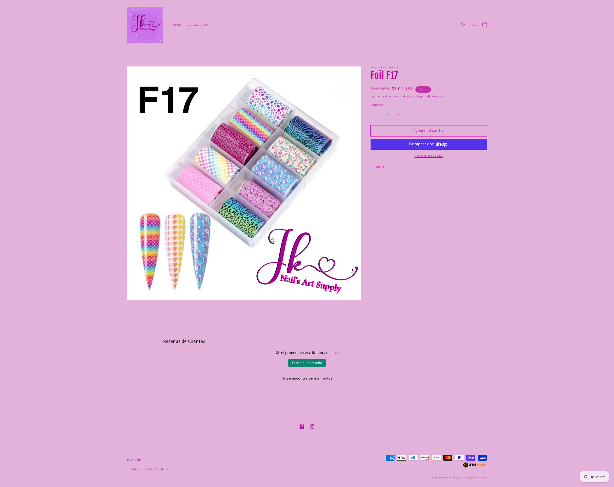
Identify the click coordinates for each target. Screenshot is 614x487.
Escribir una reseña (307, 362)
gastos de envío (386, 96)
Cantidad (377, 105)
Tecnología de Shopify (474, 477)
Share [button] (380, 167)
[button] (463, 24)
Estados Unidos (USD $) (147, 469)
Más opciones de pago (428, 155)
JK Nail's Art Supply (450, 477)
